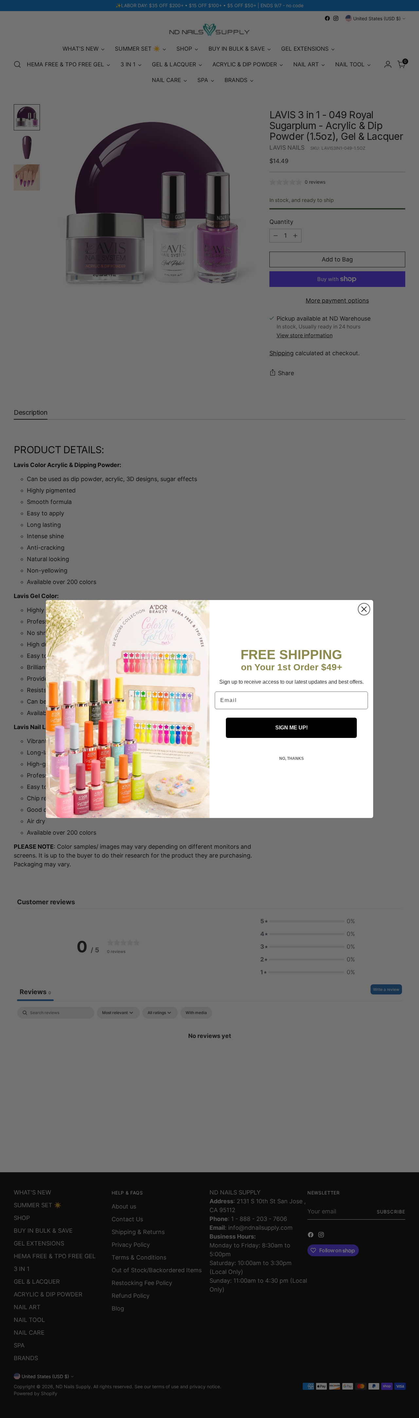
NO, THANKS (291, 758)
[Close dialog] (364, 609)
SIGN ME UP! (291, 727)
